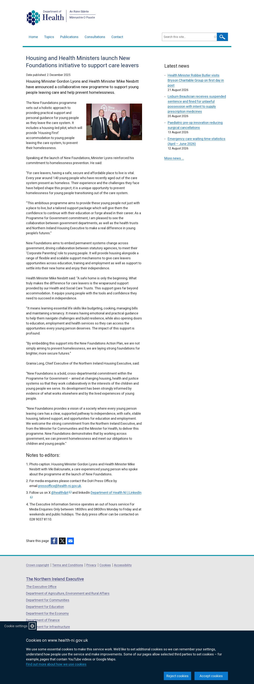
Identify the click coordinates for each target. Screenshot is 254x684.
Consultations (95, 37)
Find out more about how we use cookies (56, 664)
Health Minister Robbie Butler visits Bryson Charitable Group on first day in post (196, 80)
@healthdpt (61, 492)
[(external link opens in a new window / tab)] (54, 541)
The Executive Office (41, 587)
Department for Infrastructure (48, 627)
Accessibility (123, 565)
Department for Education (45, 607)
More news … (174, 158)
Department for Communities (47, 600)
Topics (49, 37)
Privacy (91, 565)
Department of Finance (43, 620)
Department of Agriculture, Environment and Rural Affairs (68, 593)
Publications (69, 37)
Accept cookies (211, 676)
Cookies (105, 565)
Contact (117, 37)
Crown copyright (37, 565)
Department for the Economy (47, 613)
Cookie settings (16, 626)
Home (33, 37)
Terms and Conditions (67, 565)
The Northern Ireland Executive (55, 579)
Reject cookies (177, 676)
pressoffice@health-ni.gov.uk (59, 486)
